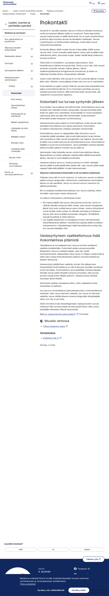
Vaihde (44, 570)
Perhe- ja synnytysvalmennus (14, 173)
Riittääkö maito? (18, 137)
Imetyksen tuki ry (51, 338)
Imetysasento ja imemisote (18, 115)
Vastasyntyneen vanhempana (14, 14)
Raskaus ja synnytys (55, 11)
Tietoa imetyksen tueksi (54, 326)
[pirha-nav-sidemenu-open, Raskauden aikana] (31, 56)
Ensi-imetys (16, 99)
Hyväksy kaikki (79, 590)
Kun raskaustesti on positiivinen (14, 40)
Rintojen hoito (17, 143)
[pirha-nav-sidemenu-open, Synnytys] (31, 63)
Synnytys (9, 63)
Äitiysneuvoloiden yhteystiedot (13, 49)
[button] (21, 549)
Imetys (33, 14)
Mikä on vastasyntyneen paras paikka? (57, 314)
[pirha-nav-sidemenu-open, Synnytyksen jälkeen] (31, 70)
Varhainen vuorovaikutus (15, 165)
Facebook (82, 569)
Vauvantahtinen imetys (18, 106)
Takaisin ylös (92, 559)
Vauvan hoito (15, 157)
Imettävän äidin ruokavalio (18, 150)
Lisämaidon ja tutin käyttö (19, 129)
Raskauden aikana (13, 56)
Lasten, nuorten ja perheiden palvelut (27, 11)
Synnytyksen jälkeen (14, 70)
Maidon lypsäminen (20, 122)
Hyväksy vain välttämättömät (50, 590)
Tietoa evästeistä (27, 584)
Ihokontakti (16, 93)
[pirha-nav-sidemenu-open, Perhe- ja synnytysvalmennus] (31, 173)
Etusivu (5, 11)
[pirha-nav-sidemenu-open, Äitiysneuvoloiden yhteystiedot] (31, 48)
